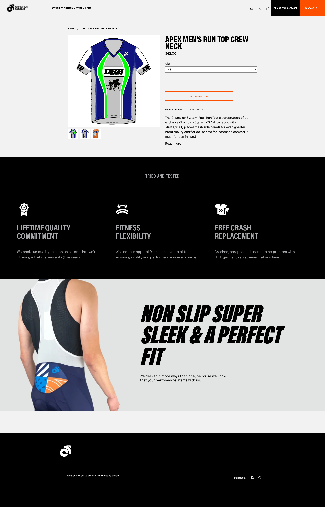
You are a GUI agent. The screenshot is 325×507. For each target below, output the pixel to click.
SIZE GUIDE (196, 109)
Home (71, 28)
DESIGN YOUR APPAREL (285, 8)
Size (168, 63)
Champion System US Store (79, 476)
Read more (173, 143)
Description (173, 109)
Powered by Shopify (109, 476)
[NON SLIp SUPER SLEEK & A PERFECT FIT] (162, 345)
